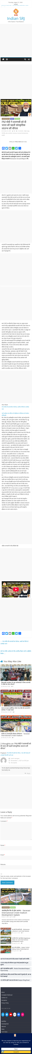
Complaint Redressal (6, 995)
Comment (4, 821)
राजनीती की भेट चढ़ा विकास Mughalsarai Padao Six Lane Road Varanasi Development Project (21, 939)
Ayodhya (3, 1021)
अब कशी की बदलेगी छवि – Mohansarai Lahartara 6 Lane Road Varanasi (20, 930)
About (3, 992)
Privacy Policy (5, 1003)
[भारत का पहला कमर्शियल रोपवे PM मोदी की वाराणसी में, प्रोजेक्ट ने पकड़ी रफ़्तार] (16, 691)
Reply (28, 773)
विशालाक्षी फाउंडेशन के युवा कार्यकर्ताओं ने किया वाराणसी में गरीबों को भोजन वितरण (15, 683)
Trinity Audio (18, 141)
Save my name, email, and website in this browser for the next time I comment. (15, 877)
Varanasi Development (22, 133)
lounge (27, 131)
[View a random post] (29, 59)
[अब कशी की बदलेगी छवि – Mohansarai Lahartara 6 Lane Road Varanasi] (5, 928)
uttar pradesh (8, 133)
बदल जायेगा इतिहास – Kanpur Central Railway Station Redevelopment (20, 948)
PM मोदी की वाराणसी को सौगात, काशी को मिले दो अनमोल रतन (14, 642)
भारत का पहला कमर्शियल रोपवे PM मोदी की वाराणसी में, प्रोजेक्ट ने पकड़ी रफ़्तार (15, 709)
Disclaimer (4, 1000)
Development (6, 119)
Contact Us (4, 997)
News (12, 119)
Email (2, 855)
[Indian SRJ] (3, 59)
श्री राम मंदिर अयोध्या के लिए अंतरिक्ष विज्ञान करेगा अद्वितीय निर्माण (15, 652)
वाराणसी (3, 135)
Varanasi (17, 119)
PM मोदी (3, 133)
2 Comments (20, 131)
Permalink (14, 763)
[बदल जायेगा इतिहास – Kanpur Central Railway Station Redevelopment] (5, 946)
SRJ (14, 131)
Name (2, 845)
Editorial (3, 1026)
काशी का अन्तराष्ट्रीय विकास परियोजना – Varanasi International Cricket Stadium (15, 735)
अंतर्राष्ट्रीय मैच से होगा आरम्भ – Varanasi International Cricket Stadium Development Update (16, 912)
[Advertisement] (16, 40)
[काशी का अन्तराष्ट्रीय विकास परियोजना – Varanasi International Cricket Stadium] (16, 716)
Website (2, 864)
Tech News (4, 1032)
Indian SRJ (16, 18)
